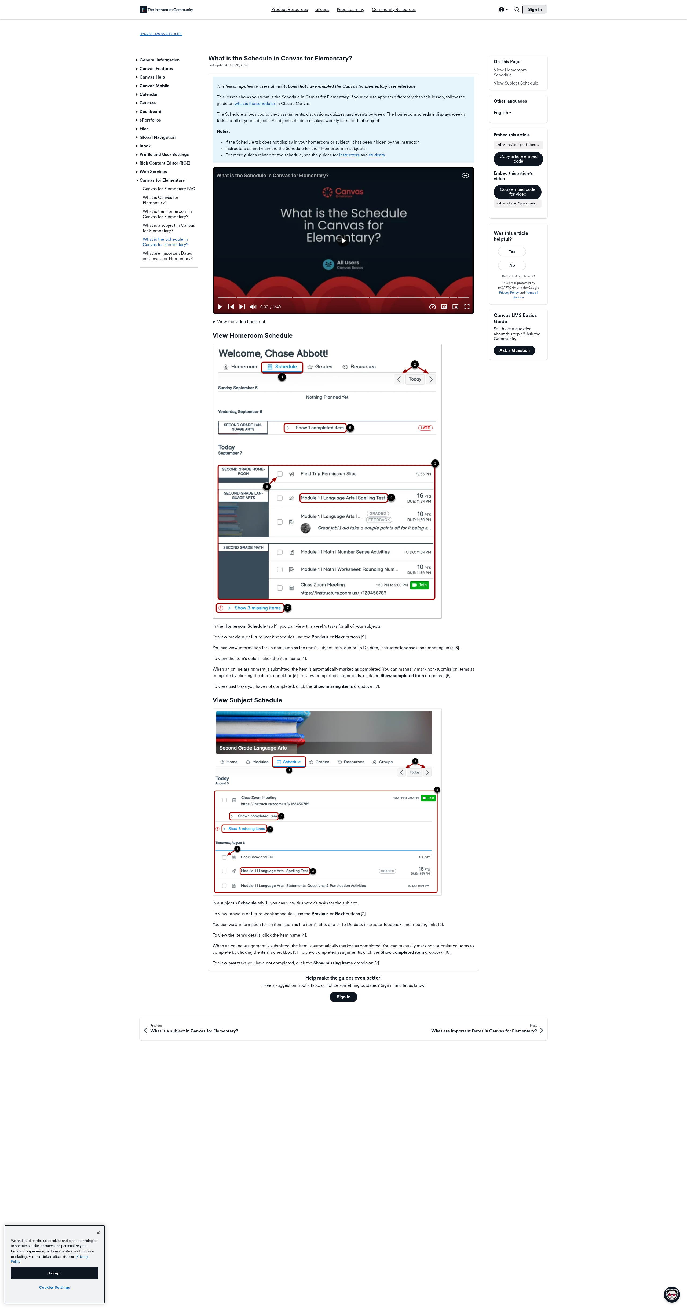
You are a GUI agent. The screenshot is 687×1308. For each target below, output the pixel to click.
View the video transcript (241, 321)
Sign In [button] (343, 996)
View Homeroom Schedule (510, 72)
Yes (512, 251)
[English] (166, 9)
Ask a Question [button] (514, 350)
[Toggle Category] (137, 60)
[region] (54, 1264)
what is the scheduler (255, 103)
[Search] (517, 9)
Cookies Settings (54, 1287)
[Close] (98, 1233)
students (377, 155)
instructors (349, 155)
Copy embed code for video (517, 192)
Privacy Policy (509, 292)
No (512, 265)
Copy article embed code (519, 159)
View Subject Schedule (516, 83)
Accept (54, 1273)
